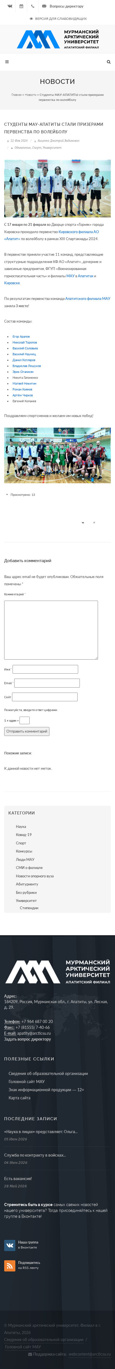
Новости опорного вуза (35, 876)
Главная (16, 94)
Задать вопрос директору (27, 1039)
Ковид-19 (24, 834)
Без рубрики (26, 892)
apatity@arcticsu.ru (34, 1033)
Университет (52, 147)
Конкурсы (24, 851)
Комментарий (14, 594)
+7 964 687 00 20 (37, 1021)
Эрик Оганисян (23, 371)
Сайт (7, 697)
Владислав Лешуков (27, 366)
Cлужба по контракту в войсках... (35, 1155)
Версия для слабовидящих (60, 18)
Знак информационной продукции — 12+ (46, 1089)
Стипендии (29, 908)
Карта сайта (19, 1097)
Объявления (23, 147)
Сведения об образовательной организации (48, 1073)
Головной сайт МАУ (27, 1081)
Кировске (12, 283)
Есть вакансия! (18, 1178)
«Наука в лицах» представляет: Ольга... (41, 1131)
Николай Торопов (25, 342)
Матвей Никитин (24, 383)
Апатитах (85, 276)
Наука (21, 826)
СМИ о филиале (29, 867)
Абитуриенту (27, 884)
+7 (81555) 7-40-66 (33, 1027)
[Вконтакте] (9, 6)
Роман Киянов (22, 389)
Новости (30, 94)
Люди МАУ (25, 859)
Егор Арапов (21, 336)
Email (8, 683)
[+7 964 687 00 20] (32, 6)
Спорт (36, 147)
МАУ (70, 276)
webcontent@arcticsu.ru (90, 1354)
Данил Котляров (24, 360)
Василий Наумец (24, 354)
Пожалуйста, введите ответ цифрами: (31, 710)
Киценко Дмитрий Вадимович (58, 140)
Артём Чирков (23, 395)
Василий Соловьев (25, 348)
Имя (8, 669)
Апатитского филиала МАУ (87, 299)
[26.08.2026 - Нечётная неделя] (21, 6)
